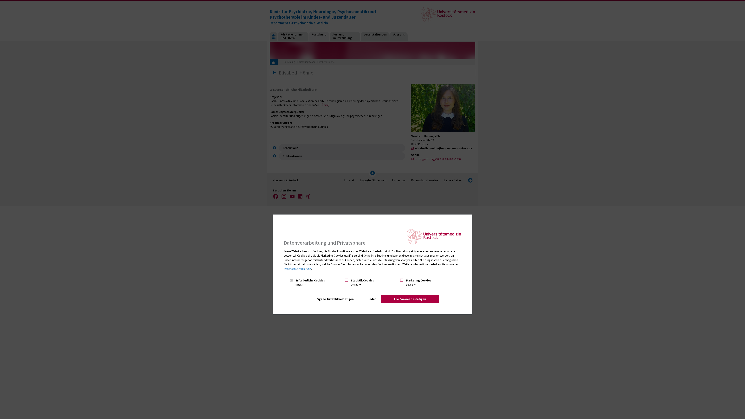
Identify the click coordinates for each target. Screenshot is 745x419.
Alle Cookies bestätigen (410, 299)
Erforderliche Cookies (310, 280)
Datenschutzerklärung (297, 269)
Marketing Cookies (418, 280)
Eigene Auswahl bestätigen (335, 299)
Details (299, 284)
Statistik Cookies (362, 280)
